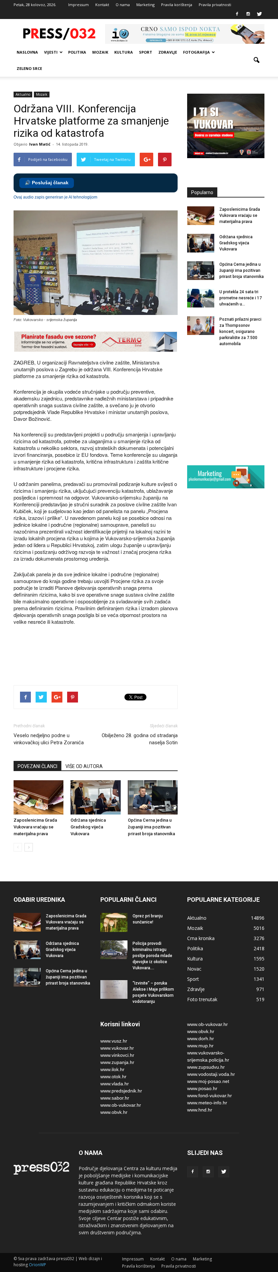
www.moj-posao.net (208, 1081)
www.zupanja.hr (117, 1062)
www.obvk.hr (113, 1112)
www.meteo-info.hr (207, 1102)
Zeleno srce (29, 68)
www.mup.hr (200, 1045)
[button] (256, 60)
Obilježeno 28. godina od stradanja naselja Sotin (140, 739)
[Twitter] (259, 14)
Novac (194, 969)
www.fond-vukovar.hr (209, 1095)
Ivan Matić (40, 144)
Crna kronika (201, 938)
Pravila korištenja (176, 4)
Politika (77, 52)
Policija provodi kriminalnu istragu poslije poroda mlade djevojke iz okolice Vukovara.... (152, 955)
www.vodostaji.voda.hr (211, 1074)
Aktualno (23, 94)
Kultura (123, 52)
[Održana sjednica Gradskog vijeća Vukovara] (95, 797)
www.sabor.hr (114, 1098)
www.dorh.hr (200, 1038)
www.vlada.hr (114, 1083)
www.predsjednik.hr (121, 1090)
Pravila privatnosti (215, 4)
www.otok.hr (113, 1076)
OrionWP (37, 1265)
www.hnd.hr (199, 1109)
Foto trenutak (202, 999)
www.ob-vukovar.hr (120, 1105)
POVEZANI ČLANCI (37, 766)
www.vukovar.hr (117, 1048)
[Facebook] (237, 14)
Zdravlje (167, 52)
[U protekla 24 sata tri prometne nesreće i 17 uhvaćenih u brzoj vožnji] (200, 298)
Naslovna (27, 52)
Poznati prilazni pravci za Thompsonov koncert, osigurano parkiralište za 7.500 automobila (240, 331)
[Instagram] (248, 14)
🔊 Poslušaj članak (46, 182)
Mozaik (100, 52)
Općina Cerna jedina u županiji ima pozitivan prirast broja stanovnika (151, 827)
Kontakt (102, 4)
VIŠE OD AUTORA (84, 766)
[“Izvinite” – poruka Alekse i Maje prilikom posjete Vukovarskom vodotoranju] (113, 989)
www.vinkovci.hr (117, 1055)
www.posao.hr (202, 1088)
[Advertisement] (137, 656)
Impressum (78, 4)
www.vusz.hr (113, 1041)
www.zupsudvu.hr (206, 1067)
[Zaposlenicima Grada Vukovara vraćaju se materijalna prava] (38, 797)
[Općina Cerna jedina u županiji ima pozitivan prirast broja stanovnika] (153, 797)
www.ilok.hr (112, 1069)
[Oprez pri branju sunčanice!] (113, 922)
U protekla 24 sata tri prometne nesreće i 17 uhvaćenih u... (240, 297)
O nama (123, 4)
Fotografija (196, 52)
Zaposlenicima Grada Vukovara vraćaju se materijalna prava (35, 827)
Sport (145, 52)
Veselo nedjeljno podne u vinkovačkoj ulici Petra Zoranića (49, 739)
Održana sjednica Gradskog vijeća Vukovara (88, 827)
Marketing (145, 4)
